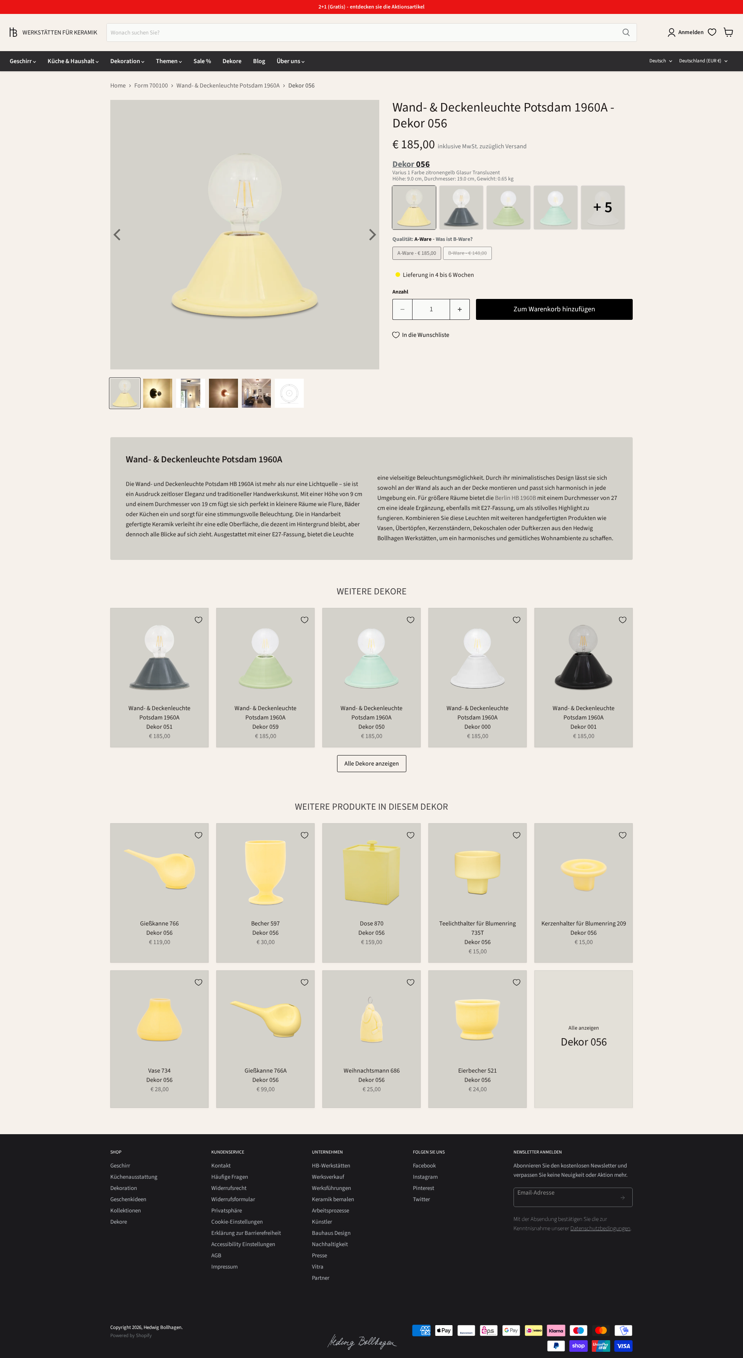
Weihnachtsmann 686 (372, 1070)
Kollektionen (125, 1211)
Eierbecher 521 (477, 1070)
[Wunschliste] (712, 32)
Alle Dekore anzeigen (371, 763)
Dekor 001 (583, 727)
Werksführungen (331, 1188)
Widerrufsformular (233, 1199)
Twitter (421, 1199)
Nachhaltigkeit (330, 1244)
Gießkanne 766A (266, 1070)
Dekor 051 (159, 727)
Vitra (318, 1267)
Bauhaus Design (331, 1233)
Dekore (232, 61)
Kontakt (221, 1166)
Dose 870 (371, 923)
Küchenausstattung (134, 1177)
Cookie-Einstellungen (237, 1222)
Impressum (224, 1267)
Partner (320, 1278)
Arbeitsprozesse (330, 1211)
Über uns (289, 61)
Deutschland (700, 60)
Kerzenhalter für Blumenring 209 (583, 923)
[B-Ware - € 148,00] (468, 262)
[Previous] (118, 234)
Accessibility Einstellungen (243, 1244)
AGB (216, 1256)
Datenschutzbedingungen (600, 1228)
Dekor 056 (159, 933)
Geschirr (21, 61)
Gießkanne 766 (159, 923)
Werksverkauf (328, 1177)
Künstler (322, 1222)
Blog (259, 61)
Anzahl (400, 292)
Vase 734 (159, 1070)
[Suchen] (626, 32)
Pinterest (423, 1188)
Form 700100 (151, 85)
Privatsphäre (226, 1211)
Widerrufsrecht (229, 1188)
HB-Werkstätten (331, 1166)
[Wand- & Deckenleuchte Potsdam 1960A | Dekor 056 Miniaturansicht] (125, 393)
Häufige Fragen (229, 1177)
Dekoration (125, 61)
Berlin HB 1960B (515, 498)
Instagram (425, 1177)
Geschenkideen (128, 1199)
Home (118, 85)
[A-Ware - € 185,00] (417, 262)
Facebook (424, 1166)
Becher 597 (265, 923)
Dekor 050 (371, 727)
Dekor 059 (265, 727)
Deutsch (657, 60)
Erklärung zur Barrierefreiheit (246, 1233)
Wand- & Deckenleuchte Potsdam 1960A (228, 85)
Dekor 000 (477, 727)
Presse (319, 1256)
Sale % (202, 61)
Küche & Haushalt (72, 61)
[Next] (371, 234)
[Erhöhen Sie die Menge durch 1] (460, 309)
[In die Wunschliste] (198, 620)
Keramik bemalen (333, 1199)
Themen (167, 61)
